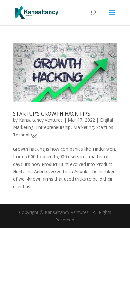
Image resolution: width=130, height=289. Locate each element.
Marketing (83, 127)
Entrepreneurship (53, 127)
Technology (25, 135)
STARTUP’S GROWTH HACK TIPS (51, 113)
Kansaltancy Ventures (41, 120)
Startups (104, 127)
